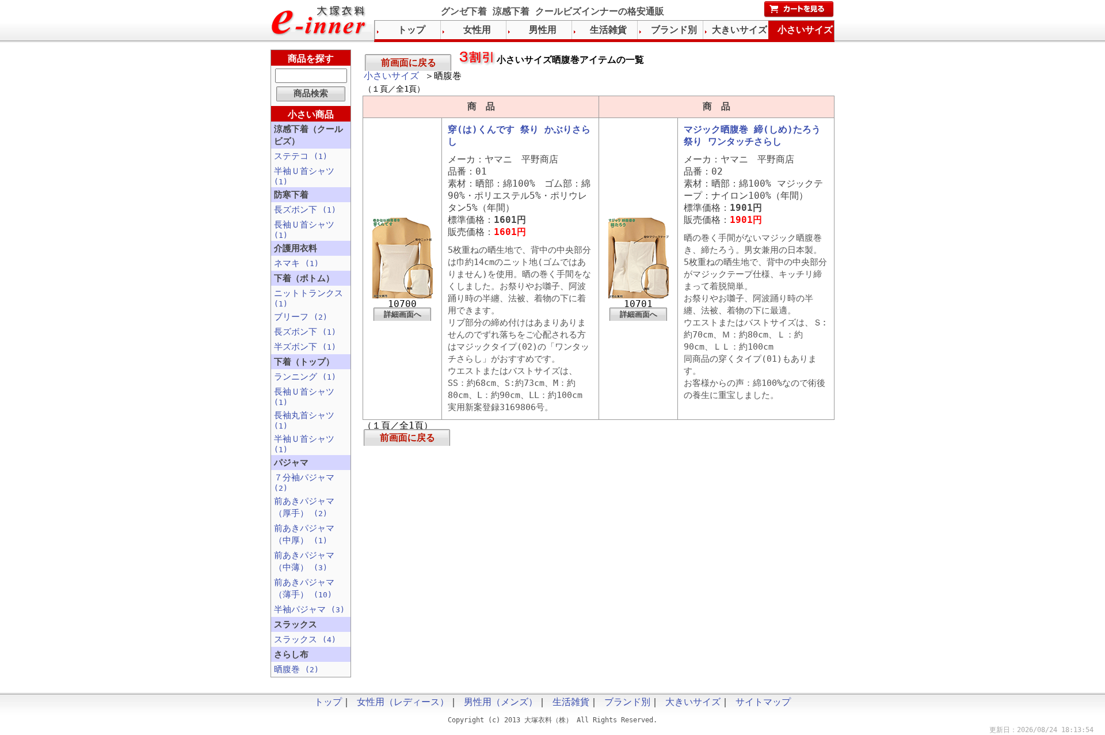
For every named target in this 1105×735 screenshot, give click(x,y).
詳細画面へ (402, 314)
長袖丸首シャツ (304, 420)
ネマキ (296, 263)
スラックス (305, 639)
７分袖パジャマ (304, 482)
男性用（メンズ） (501, 701)
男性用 (543, 29)
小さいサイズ (391, 75)
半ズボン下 (305, 347)
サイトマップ (763, 701)
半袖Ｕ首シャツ (304, 176)
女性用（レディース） (403, 701)
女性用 (477, 29)
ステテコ (300, 156)
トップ (411, 29)
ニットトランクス (308, 298)
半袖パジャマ (309, 609)
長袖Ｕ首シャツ (304, 229)
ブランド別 (674, 29)
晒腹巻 (296, 669)
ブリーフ (300, 317)
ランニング (305, 377)
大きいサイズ (739, 29)
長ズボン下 (305, 209)
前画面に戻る (408, 62)
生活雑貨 (608, 29)
